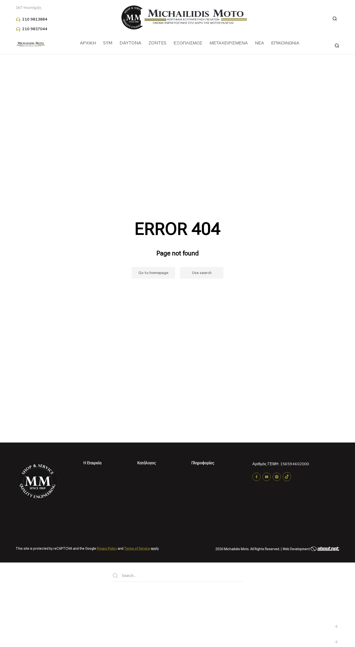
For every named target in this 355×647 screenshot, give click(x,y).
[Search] (115, 575)
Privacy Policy (107, 548)
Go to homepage (153, 272)
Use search (202, 272)
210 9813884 (34, 19)
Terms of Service (137, 548)
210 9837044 (34, 29)
